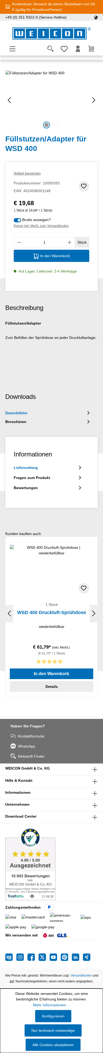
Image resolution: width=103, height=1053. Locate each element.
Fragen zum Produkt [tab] (32, 478)
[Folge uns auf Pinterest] (66, 957)
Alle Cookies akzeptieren (53, 1045)
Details (51, 686)
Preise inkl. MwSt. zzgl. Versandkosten (41, 226)
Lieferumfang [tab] (26, 467)
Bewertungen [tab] (26, 488)
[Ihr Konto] (78, 49)
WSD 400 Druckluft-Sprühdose (51, 612)
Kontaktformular (31, 736)
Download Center (20, 816)
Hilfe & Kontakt (18, 780)
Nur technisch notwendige (53, 1030)
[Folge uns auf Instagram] (21, 957)
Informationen (18, 792)
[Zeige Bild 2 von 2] (56, 125)
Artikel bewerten (27, 173)
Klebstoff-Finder (31, 756)
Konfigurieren (53, 1016)
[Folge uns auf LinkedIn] (77, 957)
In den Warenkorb (54, 256)
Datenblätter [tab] (16, 413)
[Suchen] (50, 49)
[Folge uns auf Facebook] (33, 957)
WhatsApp (26, 746)
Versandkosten (81, 975)
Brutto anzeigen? (36, 220)
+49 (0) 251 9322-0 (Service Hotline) (36, 17)
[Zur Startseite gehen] (51, 33)
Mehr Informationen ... (51, 1005)
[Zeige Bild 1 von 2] (46, 125)
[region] (51, 100)
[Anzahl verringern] (19, 242)
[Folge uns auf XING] (86, 957)
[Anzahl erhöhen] (69, 242)
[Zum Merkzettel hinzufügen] (84, 186)
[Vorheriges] (9, 100)
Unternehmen (17, 804)
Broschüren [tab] (15, 422)
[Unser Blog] (10, 957)
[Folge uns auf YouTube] (55, 957)
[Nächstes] (94, 100)
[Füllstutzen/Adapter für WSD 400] (51, 100)
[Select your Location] (96, 17)
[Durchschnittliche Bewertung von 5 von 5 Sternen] (51, 662)
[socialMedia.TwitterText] (44, 957)
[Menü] (12, 48)
